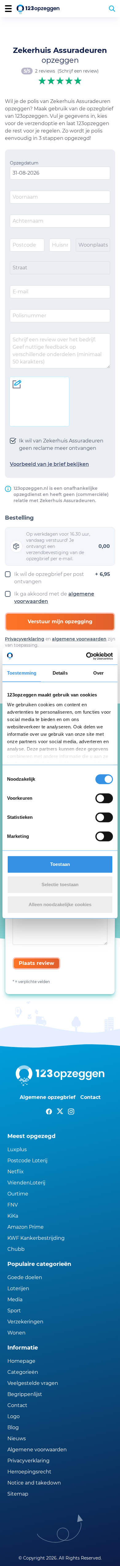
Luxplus (17, 1149)
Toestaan (60, 864)
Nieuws (16, 1438)
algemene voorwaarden (79, 639)
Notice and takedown (34, 1483)
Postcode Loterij (27, 1161)
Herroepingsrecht (29, 1472)
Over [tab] (98, 673)
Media (14, 1299)
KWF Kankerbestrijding (36, 1238)
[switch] (104, 798)
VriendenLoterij (26, 1183)
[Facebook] (49, 1111)
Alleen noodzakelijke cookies (60, 904)
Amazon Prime (25, 1227)
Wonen (16, 1333)
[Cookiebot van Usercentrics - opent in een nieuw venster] (86, 656)
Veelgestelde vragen (32, 1383)
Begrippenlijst (24, 1394)
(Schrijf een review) (78, 71)
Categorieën (22, 1372)
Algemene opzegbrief (47, 1097)
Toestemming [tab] (21, 673)
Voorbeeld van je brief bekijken (49, 464)
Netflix (15, 1172)
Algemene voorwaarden (37, 1450)
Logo (13, 1416)
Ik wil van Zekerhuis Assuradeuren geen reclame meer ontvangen (61, 444)
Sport (14, 1311)
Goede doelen (24, 1277)
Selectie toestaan (60, 884)
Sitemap (17, 1494)
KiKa (12, 1216)
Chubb (16, 1249)
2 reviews (45, 71)
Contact (90, 1097)
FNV (12, 1205)
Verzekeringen (25, 1322)
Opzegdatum (24, 163)
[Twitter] (60, 1111)
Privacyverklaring (24, 639)
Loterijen (18, 1288)
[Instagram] (71, 1111)
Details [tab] (60, 673)
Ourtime (17, 1194)
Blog (13, 1427)
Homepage (21, 1361)
